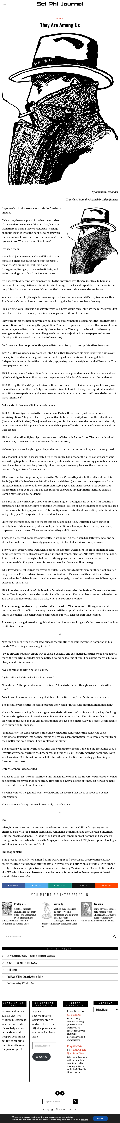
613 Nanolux (11, 969)
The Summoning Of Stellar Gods (21, 983)
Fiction (59, 18)
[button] (114, 936)
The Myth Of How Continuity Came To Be (24, 976)
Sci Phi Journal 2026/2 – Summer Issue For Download (30, 955)
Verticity (58, 904)
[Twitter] (62, 1093)
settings (84, 1119)
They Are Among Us (60, 25)
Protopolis (19, 904)
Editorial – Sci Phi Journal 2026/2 (21, 962)
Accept (100, 1118)
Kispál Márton (75, 1046)
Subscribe (41, 1056)
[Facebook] (57, 1093)
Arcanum (98, 904)
